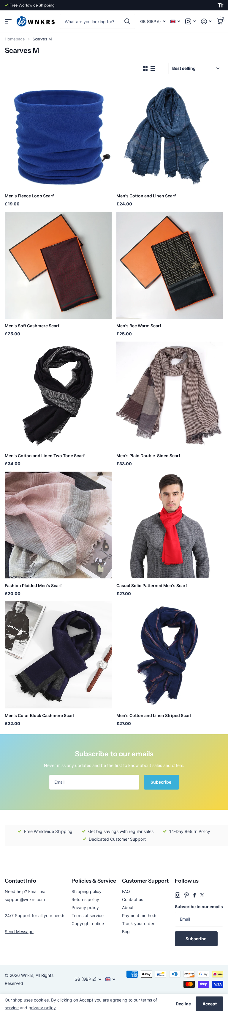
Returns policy (85, 899)
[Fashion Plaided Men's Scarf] (58, 524)
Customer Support (145, 881)
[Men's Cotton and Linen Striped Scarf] (169, 654)
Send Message (19, 931)
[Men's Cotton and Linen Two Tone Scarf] (58, 395)
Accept (209, 1003)
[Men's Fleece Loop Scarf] (58, 135)
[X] (202, 895)
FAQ (126, 891)
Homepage (15, 39)
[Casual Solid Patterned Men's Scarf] (169, 524)
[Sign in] (206, 21)
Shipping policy (87, 891)
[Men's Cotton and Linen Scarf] (169, 135)
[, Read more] (190, 21)
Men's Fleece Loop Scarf (29, 195)
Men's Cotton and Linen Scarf (146, 195)
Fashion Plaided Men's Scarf (33, 585)
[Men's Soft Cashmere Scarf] (58, 265)
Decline (183, 1003)
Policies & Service (94, 881)
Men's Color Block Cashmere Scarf (40, 715)
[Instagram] (177, 895)
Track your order (138, 923)
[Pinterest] (186, 895)
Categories (8, 21)
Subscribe (161, 782)
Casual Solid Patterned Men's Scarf (151, 585)
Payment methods (139, 915)
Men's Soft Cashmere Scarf (32, 325)
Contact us (132, 899)
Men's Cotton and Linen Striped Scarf (153, 715)
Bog (126, 931)
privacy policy (42, 1007)
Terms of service (88, 915)
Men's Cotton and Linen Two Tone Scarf (45, 455)
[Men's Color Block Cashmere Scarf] (58, 654)
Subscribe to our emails (199, 906)
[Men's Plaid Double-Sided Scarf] (169, 395)
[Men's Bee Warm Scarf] (169, 265)
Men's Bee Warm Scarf (138, 325)
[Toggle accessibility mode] (220, 5)
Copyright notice (88, 923)
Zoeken (127, 21)
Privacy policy (85, 907)
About (128, 907)
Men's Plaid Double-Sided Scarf (148, 455)
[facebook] (194, 895)
